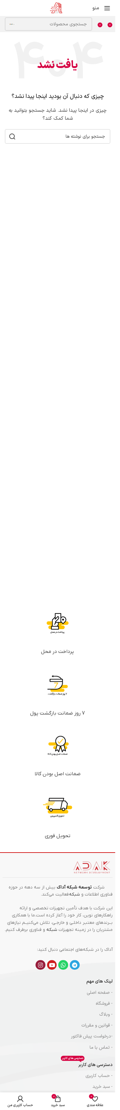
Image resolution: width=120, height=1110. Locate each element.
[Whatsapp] (63, 965)
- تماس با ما (101, 1047)
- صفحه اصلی (100, 992)
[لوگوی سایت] (56, 7)
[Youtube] (52, 965)
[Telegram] (75, 965)
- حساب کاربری (99, 1075)
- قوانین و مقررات (97, 1025)
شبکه (74, 894)
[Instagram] (40, 965)
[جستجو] (11, 24)
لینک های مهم (99, 981)
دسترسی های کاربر (87, 1064)
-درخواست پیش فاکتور (92, 1036)
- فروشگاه (104, 1003)
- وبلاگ (106, 1014)
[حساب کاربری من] (5, 8)
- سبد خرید (102, 1086)
